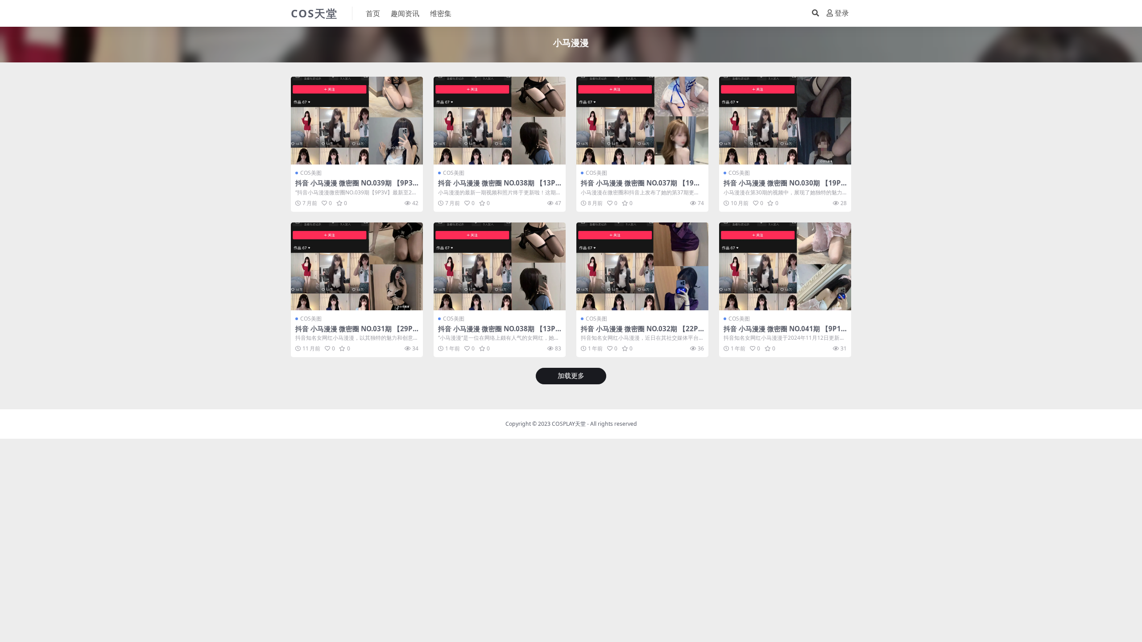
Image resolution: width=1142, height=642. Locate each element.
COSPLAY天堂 (569, 424)
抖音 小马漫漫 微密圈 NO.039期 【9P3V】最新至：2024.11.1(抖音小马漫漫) (354, 186)
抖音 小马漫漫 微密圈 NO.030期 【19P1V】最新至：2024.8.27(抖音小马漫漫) (784, 186)
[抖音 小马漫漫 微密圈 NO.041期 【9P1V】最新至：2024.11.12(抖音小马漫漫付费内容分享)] (785, 266)
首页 (373, 13)
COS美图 (311, 173)
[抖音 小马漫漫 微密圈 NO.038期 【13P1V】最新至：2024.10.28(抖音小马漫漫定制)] (500, 121)
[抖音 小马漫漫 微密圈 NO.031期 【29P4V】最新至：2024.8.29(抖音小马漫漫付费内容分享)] (357, 266)
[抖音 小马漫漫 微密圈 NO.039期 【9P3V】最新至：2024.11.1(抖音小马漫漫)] (357, 121)
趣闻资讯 (405, 13)
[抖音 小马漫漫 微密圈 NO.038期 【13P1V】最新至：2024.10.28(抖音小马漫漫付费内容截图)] (500, 266)
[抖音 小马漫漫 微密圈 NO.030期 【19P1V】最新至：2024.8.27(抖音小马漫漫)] (785, 121)
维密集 (440, 13)
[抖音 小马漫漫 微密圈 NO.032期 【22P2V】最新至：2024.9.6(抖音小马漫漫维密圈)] (642, 266)
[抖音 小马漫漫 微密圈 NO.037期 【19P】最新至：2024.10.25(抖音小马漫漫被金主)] (642, 121)
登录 (842, 13)
